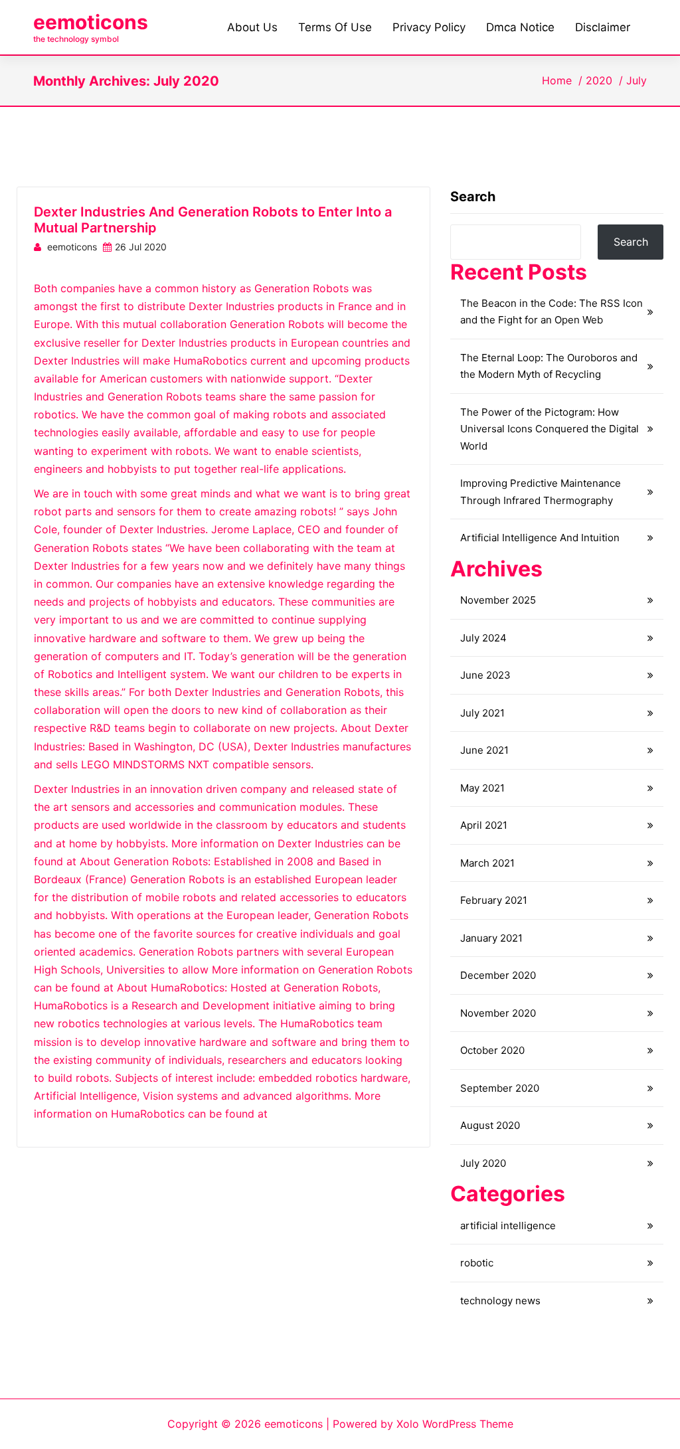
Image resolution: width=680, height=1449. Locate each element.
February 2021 (493, 900)
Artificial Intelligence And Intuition (540, 537)
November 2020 (498, 1013)
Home (557, 80)
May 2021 (482, 788)
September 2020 (499, 1088)
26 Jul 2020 (141, 246)
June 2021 (484, 750)
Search (472, 197)
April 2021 (483, 825)
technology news (500, 1300)
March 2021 (487, 863)
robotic (476, 1262)
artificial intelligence (508, 1225)
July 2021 (482, 713)
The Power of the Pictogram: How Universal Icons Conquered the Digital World (549, 429)
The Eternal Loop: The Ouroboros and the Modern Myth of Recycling (549, 366)
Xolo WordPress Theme (454, 1423)
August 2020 (490, 1125)
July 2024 (483, 638)
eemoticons (90, 22)
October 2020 (492, 1050)
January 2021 (491, 938)
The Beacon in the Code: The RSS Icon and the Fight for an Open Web (551, 312)
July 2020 (483, 1163)
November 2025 (498, 600)
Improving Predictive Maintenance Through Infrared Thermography (540, 492)
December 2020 (498, 975)
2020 (599, 80)
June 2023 (485, 675)
